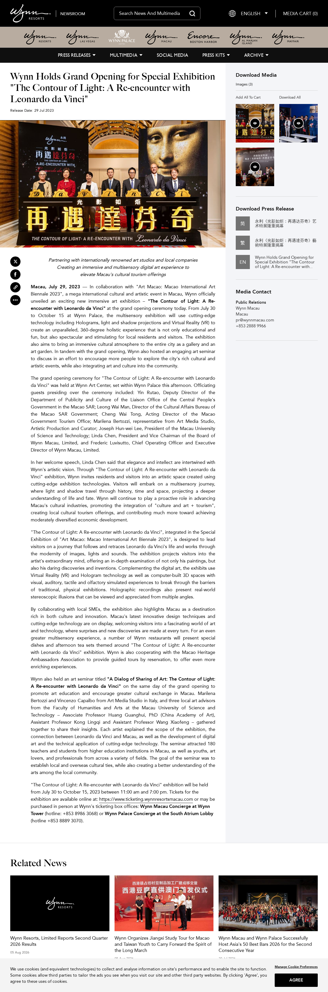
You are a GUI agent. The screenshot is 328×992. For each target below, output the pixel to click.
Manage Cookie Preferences (296, 966)
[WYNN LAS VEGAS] (82, 37)
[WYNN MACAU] (161, 37)
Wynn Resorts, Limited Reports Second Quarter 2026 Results (59, 941)
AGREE (296, 980)
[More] (15, 300)
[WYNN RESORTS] (40, 37)
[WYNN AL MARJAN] (246, 37)
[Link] (15, 287)
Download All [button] (290, 97)
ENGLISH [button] (250, 13)
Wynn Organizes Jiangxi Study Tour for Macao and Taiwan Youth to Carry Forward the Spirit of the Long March (163, 944)
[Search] (192, 13)
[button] (300, 13)
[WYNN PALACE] (122, 37)
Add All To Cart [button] (248, 97)
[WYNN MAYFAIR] (288, 37)
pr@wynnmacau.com (255, 320)
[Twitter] (15, 261)
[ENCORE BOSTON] (204, 37)
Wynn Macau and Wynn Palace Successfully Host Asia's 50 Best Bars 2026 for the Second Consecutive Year (265, 944)
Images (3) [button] (244, 84)
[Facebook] (15, 274)
